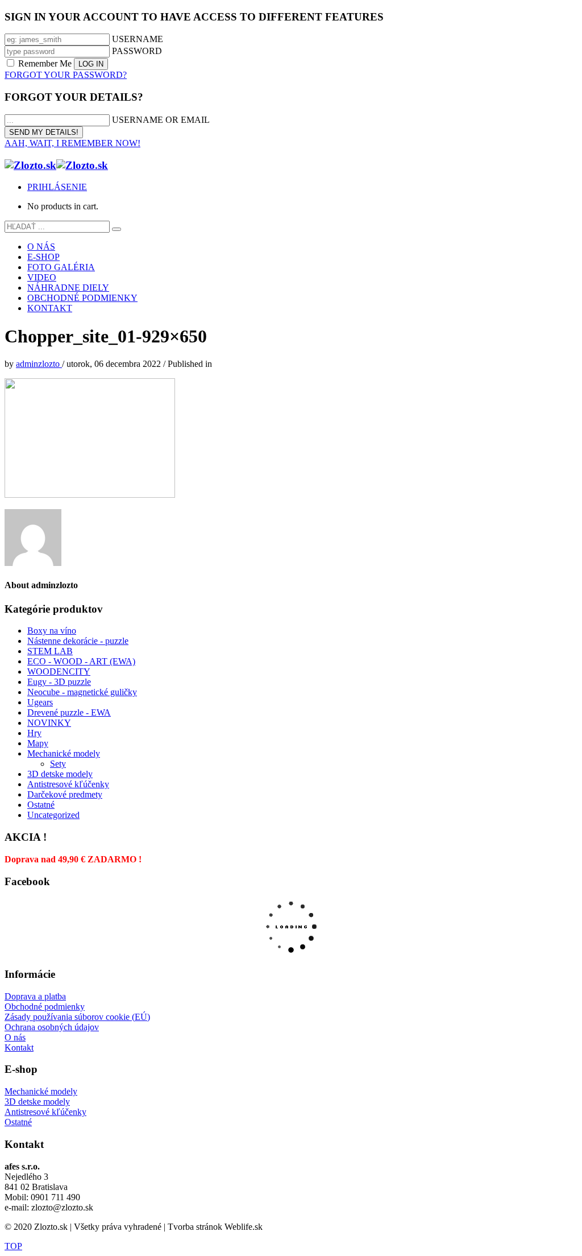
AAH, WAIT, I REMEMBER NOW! (72, 143)
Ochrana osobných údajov (52, 1027)
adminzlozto (39, 364)
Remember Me (45, 63)
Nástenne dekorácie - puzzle (77, 641)
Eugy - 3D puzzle (59, 682)
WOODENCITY (58, 671)
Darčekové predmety (64, 794)
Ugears (40, 702)
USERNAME (137, 39)
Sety (58, 764)
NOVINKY (49, 723)
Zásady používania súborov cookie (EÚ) (77, 1017)
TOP (13, 1246)
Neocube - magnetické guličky (82, 692)
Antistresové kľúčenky (68, 784)
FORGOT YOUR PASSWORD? (66, 75)
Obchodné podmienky (45, 1006)
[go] (116, 229)
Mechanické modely (63, 753)
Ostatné (41, 804)
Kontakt (19, 1047)
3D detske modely (60, 774)
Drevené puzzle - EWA (69, 712)
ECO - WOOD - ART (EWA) (81, 661)
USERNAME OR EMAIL (161, 120)
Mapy (37, 743)
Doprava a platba (35, 996)
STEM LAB (50, 651)
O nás (15, 1037)
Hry (34, 733)
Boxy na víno (51, 630)
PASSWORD (137, 51)
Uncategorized (53, 815)
